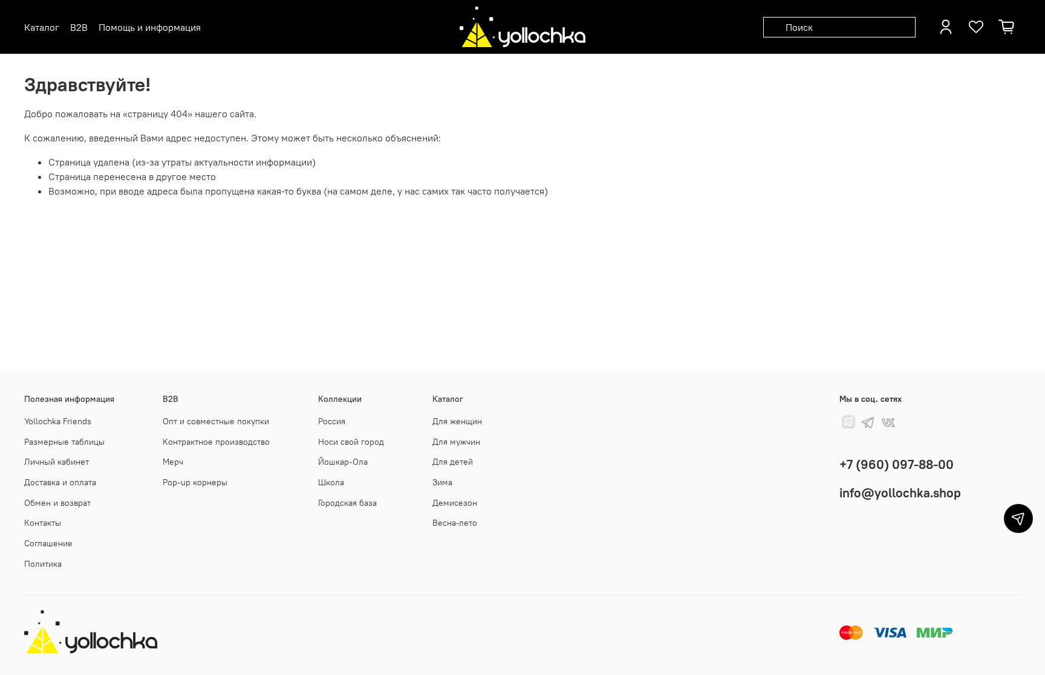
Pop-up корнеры (195, 482)
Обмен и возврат (57, 502)
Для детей (452, 461)
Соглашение (48, 543)
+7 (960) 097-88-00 (896, 464)
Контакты (42, 522)
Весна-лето (454, 522)
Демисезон (454, 502)
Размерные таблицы (64, 441)
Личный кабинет (56, 461)
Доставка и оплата (60, 482)
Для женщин (457, 421)
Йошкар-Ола (343, 461)
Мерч (173, 461)
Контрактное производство (216, 441)
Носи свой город (351, 441)
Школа (331, 482)
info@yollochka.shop (900, 493)
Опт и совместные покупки (216, 421)
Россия (331, 421)
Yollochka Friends (57, 421)
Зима (442, 482)
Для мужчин (456, 441)
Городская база (347, 502)
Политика (43, 563)
